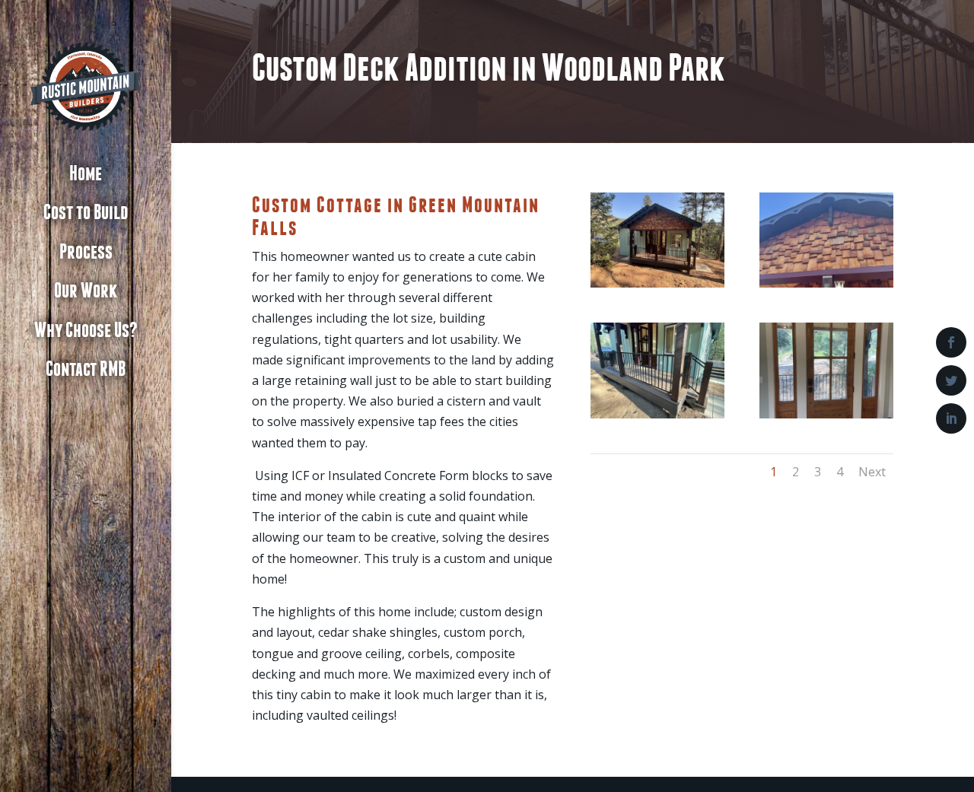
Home (85, 174)
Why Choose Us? (86, 331)
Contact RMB (86, 370)
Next (872, 471)
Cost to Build (85, 213)
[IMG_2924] (657, 418)
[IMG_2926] (826, 418)
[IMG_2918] (657, 287)
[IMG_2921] (826, 287)
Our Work (85, 291)
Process (86, 252)
